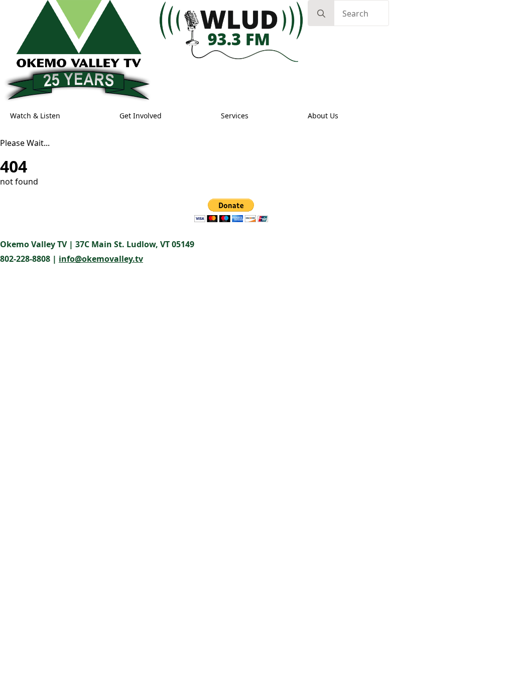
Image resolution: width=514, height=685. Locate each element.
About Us (323, 115)
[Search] (321, 14)
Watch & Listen (35, 115)
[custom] (20, 219)
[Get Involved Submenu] (171, 115)
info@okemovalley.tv (101, 258)
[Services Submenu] (258, 115)
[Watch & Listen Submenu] (69, 115)
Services (234, 115)
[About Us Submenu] (347, 115)
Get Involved (140, 115)
